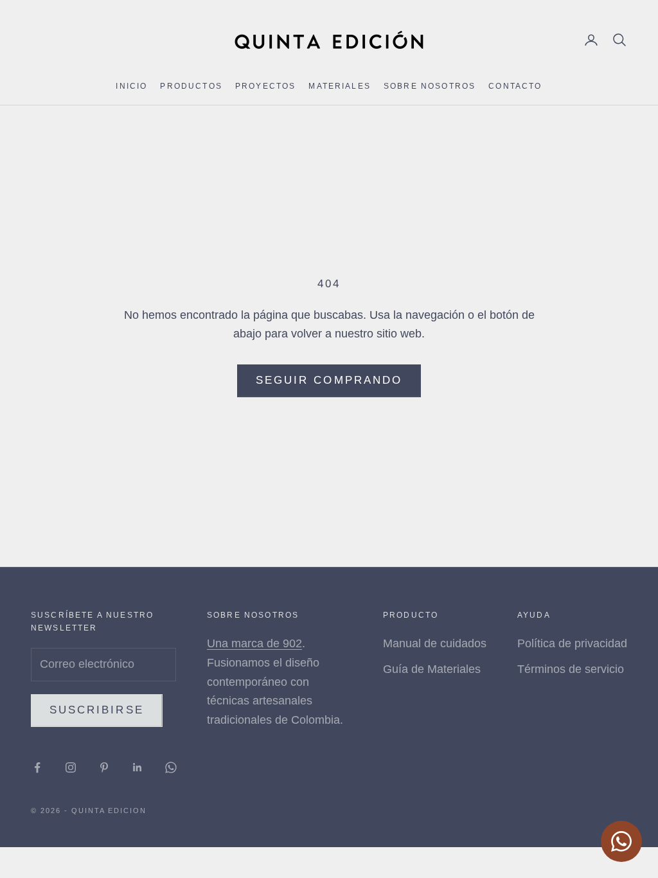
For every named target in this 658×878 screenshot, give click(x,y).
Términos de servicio (570, 669)
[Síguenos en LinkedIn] (137, 767)
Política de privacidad (572, 643)
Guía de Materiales (432, 669)
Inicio (131, 86)
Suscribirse (96, 710)
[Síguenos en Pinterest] (104, 767)
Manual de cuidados (434, 643)
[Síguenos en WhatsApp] (170, 767)
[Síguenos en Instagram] (70, 767)
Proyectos (265, 86)
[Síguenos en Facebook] (37, 767)
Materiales (339, 86)
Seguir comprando (329, 380)
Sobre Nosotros (430, 86)
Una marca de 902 (254, 643)
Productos (191, 86)
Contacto (515, 86)
